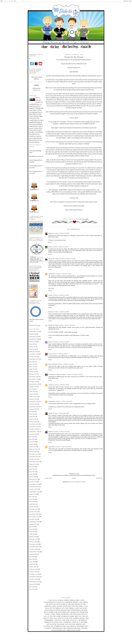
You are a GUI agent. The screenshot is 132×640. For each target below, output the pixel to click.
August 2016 (33, 386)
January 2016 (33, 399)
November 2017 (34, 354)
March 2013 (32, 476)
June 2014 (32, 439)
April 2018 (32, 346)
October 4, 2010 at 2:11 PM (61, 312)
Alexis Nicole (52, 364)
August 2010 (33, 554)
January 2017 (33, 374)
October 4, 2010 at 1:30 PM (67, 258)
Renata (50, 312)
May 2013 (32, 471)
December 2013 (34, 454)
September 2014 (34, 431)
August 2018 (33, 341)
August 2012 (33, 494)
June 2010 (32, 559)
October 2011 (33, 519)
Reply (50, 242)
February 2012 (33, 509)
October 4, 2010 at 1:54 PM (63, 274)
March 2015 (32, 419)
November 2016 (34, 379)
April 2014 (32, 444)
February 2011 (33, 539)
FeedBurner (36, 90)
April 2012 (32, 504)
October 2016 (33, 381)
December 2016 (34, 376)
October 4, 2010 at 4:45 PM (60, 354)
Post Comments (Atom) (78, 482)
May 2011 (32, 531)
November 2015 (34, 401)
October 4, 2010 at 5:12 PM (74, 374)
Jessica (50, 431)
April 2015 (32, 416)
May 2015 (32, 414)
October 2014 (33, 429)
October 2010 (33, 549)
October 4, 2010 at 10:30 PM (63, 401)
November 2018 (34, 336)
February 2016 (33, 396)
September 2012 (34, 491)
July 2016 (32, 389)
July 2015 (32, 411)
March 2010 (32, 567)
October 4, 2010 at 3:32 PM (66, 325)
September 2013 (34, 461)
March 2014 (32, 446)
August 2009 (33, 584)
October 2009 (33, 579)
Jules (50, 247)
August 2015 (33, 409)
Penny (50, 342)
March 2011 (32, 537)
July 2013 (32, 466)
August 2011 (33, 524)
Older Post (99, 478)
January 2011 (33, 542)
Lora (49, 354)
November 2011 (34, 516)
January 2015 (33, 421)
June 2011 (32, 529)
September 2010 (34, 551)
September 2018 (34, 339)
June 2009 (32, 589)
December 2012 (34, 484)
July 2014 (32, 436)
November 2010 (34, 546)
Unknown (51, 274)
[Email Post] (80, 219)
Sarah (50, 413)
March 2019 (32, 334)
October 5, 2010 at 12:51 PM (63, 446)
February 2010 (33, 569)
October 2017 (33, 356)
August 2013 (33, 464)
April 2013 (32, 474)
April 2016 (32, 391)
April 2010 (32, 564)
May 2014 (32, 441)
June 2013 (32, 469)
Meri (70, 219)
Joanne (50, 233)
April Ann (51, 446)
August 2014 (33, 434)
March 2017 (32, 371)
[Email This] (82, 219)
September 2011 (34, 522)
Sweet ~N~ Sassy (53, 258)
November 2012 (34, 486)
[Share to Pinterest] (87, 219)
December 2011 (33, 514)
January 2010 (33, 571)
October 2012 (33, 489)
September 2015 (34, 406)
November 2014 (34, 426)
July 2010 (32, 557)
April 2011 (32, 534)
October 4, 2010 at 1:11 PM (61, 233)
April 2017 (32, 369)
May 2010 (32, 562)
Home (74, 478)
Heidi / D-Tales (53, 325)
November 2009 (34, 577)
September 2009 (34, 582)
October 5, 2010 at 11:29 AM (61, 431)
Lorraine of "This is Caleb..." (57, 374)
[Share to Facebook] (86, 219)
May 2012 (32, 501)
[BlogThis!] (83, 219)
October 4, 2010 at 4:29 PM (61, 342)
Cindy (50, 295)
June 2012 (32, 499)
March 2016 (32, 394)
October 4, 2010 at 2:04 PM (61, 295)
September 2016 (34, 384)
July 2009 (32, 587)
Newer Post (48, 478)
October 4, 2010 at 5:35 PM (61, 385)
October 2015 (33, 404)
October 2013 (33, 459)
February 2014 (33, 449)
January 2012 (33, 511)
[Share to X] (85, 219)
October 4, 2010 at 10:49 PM (61, 413)
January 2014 (33, 451)
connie (50, 385)
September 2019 (34, 331)
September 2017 (34, 359)
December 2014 (34, 424)
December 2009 (34, 574)
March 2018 (32, 349)
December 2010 (34, 544)
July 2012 (32, 496)
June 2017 (32, 364)
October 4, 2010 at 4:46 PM (65, 364)
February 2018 (33, 351)
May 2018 (32, 344)
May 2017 (32, 366)
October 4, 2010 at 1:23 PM (60, 247)
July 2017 (32, 361)
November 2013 (34, 456)
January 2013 (33, 481)
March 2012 (32, 506)
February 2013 (33, 479)
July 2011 (32, 526)
